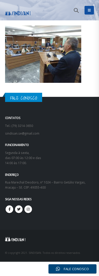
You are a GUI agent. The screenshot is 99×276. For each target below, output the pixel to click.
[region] (49, 229)
